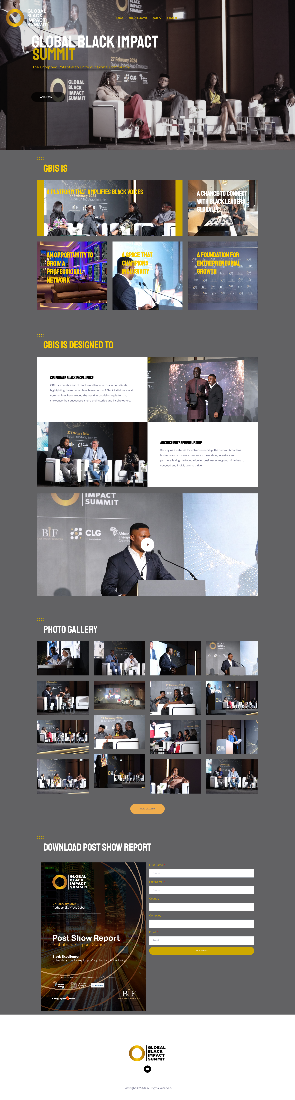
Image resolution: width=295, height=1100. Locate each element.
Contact (172, 18)
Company (155, 915)
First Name (156, 865)
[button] (147, 545)
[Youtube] (147, 1068)
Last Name (156, 882)
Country (154, 898)
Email (153, 932)
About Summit (138, 18)
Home (119, 18)
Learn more (47, 97)
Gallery (156, 18)
